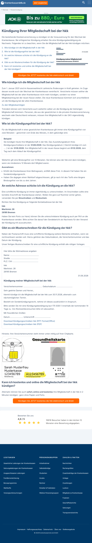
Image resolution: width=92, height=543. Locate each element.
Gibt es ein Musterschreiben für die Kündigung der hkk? (29, 62)
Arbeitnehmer (44, 463)
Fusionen (66, 498)
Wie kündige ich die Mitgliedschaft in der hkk (24, 47)
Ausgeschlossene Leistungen (14, 473)
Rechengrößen (68, 468)
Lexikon (65, 488)
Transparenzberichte (70, 513)
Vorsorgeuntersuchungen (13, 493)
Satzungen (67, 508)
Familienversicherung (11, 478)
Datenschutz (48, 529)
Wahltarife (7, 488)
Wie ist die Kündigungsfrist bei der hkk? (22, 51)
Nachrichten (67, 463)
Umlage (65, 478)
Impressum (21, 529)
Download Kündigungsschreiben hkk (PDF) (23, 324)
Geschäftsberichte (69, 503)
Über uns (57, 529)
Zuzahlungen (67, 483)
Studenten (43, 473)
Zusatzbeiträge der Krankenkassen (75, 473)
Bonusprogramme (10, 483)
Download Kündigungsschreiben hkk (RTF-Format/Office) (29, 321)
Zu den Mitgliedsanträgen (13, 105)
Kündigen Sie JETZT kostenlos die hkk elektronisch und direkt (46, 75)
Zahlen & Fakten (71, 457)
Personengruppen (48, 457)
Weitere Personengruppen (49, 493)
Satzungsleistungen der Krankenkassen (18, 468)
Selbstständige (44, 468)
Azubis (41, 478)
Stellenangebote (69, 529)
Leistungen (9, 457)
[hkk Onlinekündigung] (72, 58)
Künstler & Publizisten (47, 488)
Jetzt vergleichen (40, 3)
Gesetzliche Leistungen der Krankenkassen (19, 463)
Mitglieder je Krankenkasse (72, 493)
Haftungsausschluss (34, 529)
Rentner (42, 483)
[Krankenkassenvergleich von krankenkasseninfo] (13, 3)
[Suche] (83, 3)
